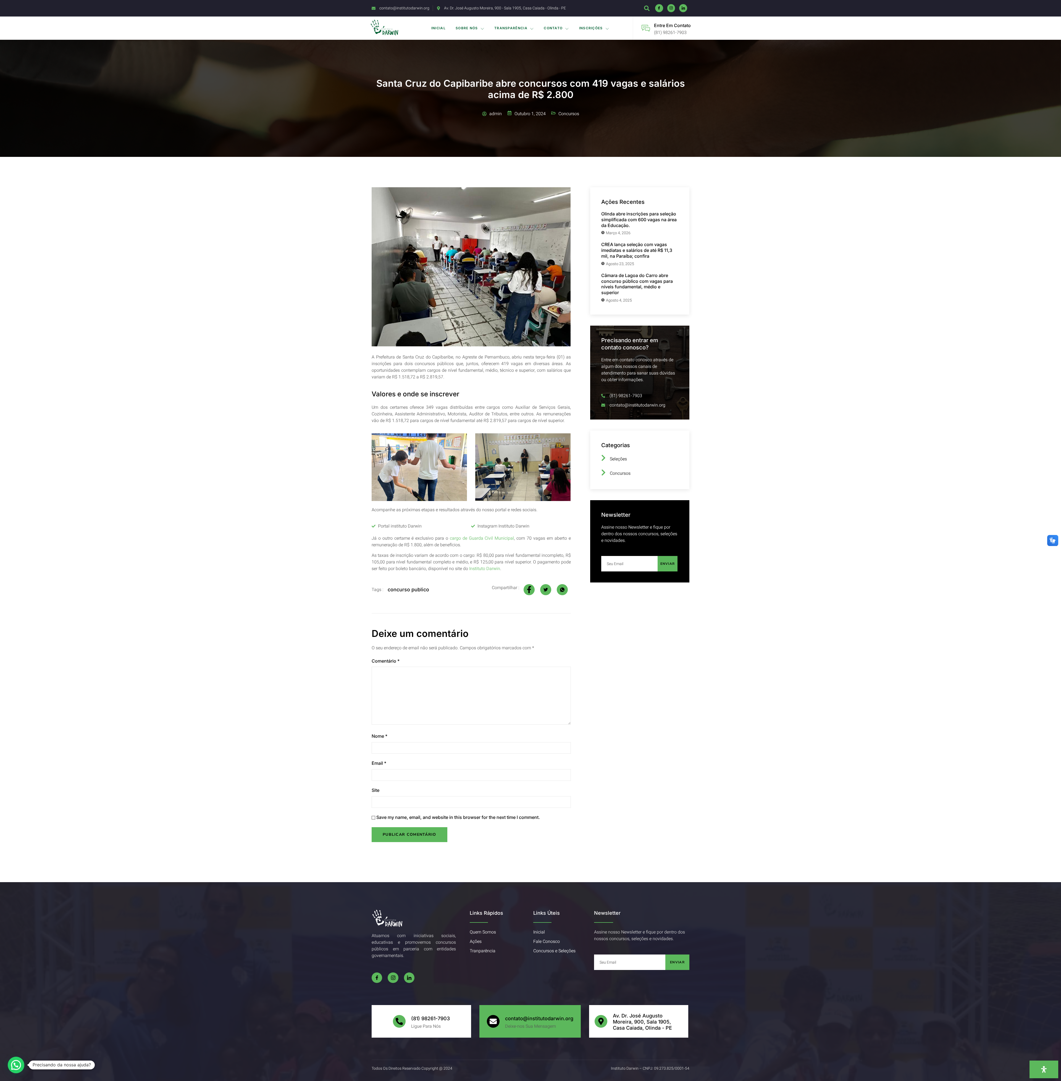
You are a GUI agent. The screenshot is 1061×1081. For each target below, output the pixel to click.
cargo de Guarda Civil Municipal (482, 538)
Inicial (438, 28)
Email (379, 763)
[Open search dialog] (646, 9)
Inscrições (591, 28)
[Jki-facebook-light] (659, 8)
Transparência (510, 28)
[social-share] (529, 589)
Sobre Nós (467, 28)
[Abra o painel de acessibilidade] (1044, 1069)
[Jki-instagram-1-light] (671, 8)
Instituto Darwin (484, 568)
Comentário (386, 661)
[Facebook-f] (377, 977)
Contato (553, 28)
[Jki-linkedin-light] (683, 8)
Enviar (667, 563)
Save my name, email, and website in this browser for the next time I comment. (458, 817)
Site (375, 790)
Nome (379, 736)
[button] (16, 1065)
